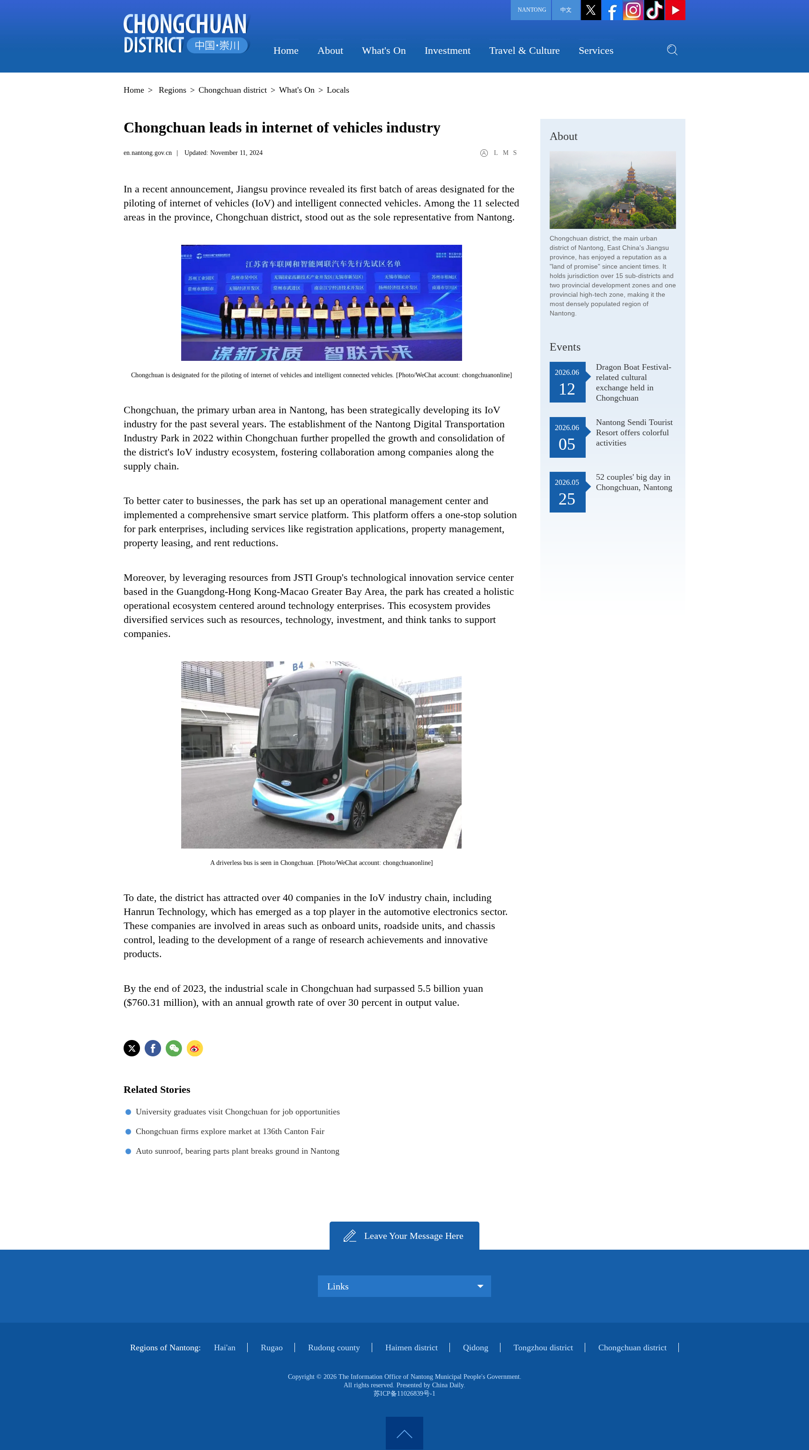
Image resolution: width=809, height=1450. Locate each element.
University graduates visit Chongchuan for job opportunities (238, 1111)
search (672, 50)
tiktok (654, 10)
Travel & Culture (524, 50)
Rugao (272, 1347)
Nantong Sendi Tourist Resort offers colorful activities (634, 432)
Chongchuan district (233, 90)
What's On (384, 50)
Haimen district (411, 1347)
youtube (675, 10)
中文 (566, 10)
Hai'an (224, 1347)
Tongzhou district (543, 1347)
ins (633, 10)
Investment (448, 50)
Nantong (532, 10)
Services (596, 50)
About (330, 50)
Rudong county (334, 1347)
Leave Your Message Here (413, 1235)
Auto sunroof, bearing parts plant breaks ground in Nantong (237, 1151)
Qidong (475, 1347)
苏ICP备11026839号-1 (404, 1393)
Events (565, 347)
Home (286, 50)
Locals (338, 90)
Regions (172, 90)
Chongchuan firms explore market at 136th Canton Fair (230, 1131)
